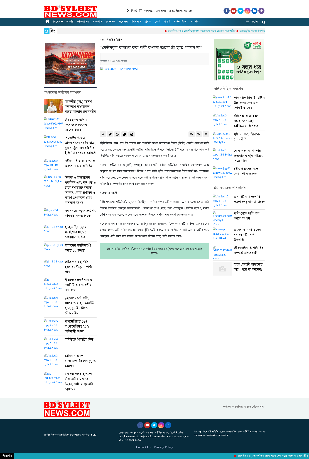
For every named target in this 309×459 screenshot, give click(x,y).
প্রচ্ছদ (103, 40)
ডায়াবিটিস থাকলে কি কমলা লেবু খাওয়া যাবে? (249, 199)
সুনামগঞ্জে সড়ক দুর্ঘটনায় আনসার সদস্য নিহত (80, 213)
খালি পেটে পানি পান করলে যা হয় (246, 216)
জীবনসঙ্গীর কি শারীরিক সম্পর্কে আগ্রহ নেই (248, 250)
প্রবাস (148, 22)
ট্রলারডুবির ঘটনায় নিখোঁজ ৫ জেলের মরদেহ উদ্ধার (254, 31)
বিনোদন (123, 22)
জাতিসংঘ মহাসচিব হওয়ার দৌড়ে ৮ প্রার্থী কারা (78, 267)
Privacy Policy (163, 447)
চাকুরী (167, 22)
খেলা (157, 22)
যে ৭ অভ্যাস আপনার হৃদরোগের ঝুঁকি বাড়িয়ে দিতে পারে (248, 155)
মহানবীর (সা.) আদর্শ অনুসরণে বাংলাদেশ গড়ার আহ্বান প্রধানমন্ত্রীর (191, 31)
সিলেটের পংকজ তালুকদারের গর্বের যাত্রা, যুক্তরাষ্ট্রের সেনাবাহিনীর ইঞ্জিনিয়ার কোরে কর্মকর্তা (80, 145)
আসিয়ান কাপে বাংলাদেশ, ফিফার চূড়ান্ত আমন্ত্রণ (80, 361)
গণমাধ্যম (136, 22)
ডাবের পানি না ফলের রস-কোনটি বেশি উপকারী (247, 235)
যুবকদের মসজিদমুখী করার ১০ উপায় (78, 248)
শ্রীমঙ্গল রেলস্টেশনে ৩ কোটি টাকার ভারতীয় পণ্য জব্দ (78, 285)
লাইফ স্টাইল (180, 22)
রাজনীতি (97, 22)
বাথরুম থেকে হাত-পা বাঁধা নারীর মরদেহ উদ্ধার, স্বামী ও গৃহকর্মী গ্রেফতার (79, 382)
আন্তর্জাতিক (83, 22)
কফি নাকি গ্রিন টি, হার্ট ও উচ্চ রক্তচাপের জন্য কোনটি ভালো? (249, 102)
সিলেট (56, 22)
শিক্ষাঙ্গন (110, 22)
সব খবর (195, 22)
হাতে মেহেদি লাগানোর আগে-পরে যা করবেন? (248, 267)
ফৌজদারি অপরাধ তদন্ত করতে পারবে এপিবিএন (80, 164)
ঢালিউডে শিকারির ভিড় (79, 339)
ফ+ (191, 134)
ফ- (198, 134)
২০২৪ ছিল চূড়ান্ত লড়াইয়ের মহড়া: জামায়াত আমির (76, 232)
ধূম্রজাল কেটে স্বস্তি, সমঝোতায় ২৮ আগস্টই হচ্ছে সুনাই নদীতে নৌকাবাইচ (79, 306)
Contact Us (143, 447)
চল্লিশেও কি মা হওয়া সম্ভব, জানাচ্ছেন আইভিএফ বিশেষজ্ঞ (247, 121)
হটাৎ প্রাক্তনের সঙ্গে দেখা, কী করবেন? (246, 171)
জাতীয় (69, 22)
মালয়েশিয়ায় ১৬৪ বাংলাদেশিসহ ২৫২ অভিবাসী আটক (77, 326)
